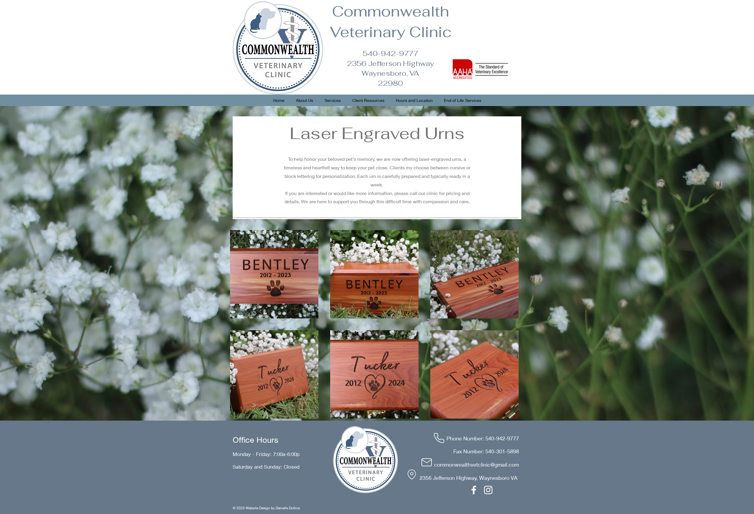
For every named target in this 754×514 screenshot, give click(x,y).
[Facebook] (473, 490)
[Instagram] (488, 490)
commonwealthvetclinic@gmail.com (476, 464)
